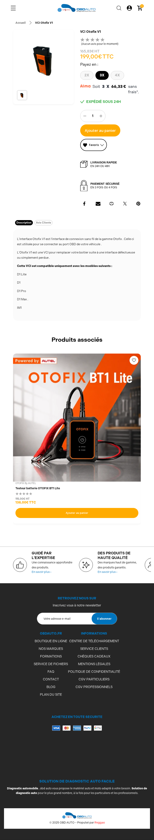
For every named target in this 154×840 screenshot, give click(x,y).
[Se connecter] (129, 8)
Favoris (94, 145)
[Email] (98, 203)
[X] (125, 203)
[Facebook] (84, 203)
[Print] (111, 203)
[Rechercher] (119, 8)
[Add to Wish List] (134, 360)
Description (23, 222)
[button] (22, 95)
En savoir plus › (41, 571)
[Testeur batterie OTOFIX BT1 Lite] (77, 418)
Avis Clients (43, 222)
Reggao (99, 822)
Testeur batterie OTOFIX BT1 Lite (37, 488)
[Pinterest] (138, 203)
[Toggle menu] (13, 8)
